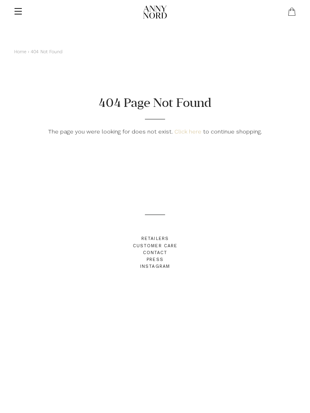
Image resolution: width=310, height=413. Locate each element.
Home (20, 51)
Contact (155, 252)
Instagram (155, 266)
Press (155, 259)
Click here (187, 131)
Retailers (155, 238)
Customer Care (155, 245)
